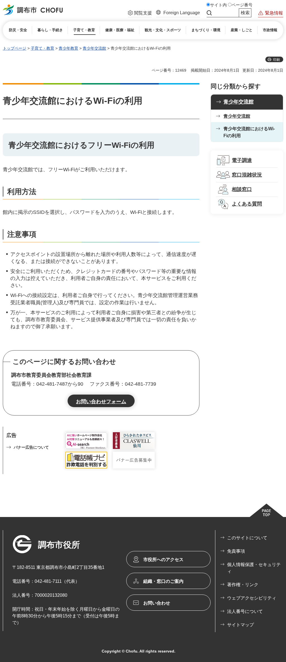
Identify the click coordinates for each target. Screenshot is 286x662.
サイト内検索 (209, 12)
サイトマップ (240, 624)
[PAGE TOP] (266, 510)
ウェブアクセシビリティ (251, 598)
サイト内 (218, 5)
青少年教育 (68, 48)
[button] (140, 13)
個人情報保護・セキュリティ (254, 568)
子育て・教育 (42, 48)
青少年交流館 (94, 48)
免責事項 (236, 551)
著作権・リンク (242, 584)
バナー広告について (31, 447)
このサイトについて (247, 537)
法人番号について (245, 611)
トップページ (14, 48)
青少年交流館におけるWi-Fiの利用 (249, 132)
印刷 (276, 60)
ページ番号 (242, 5)
